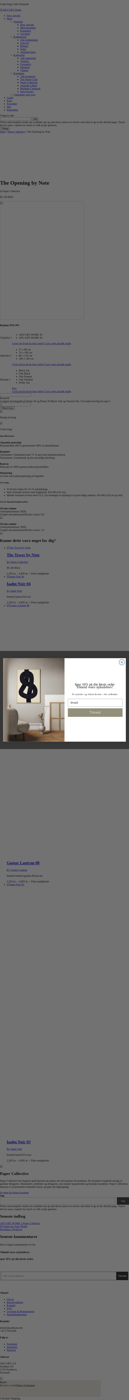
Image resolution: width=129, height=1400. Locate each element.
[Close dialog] (122, 662)
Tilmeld (95, 712)
